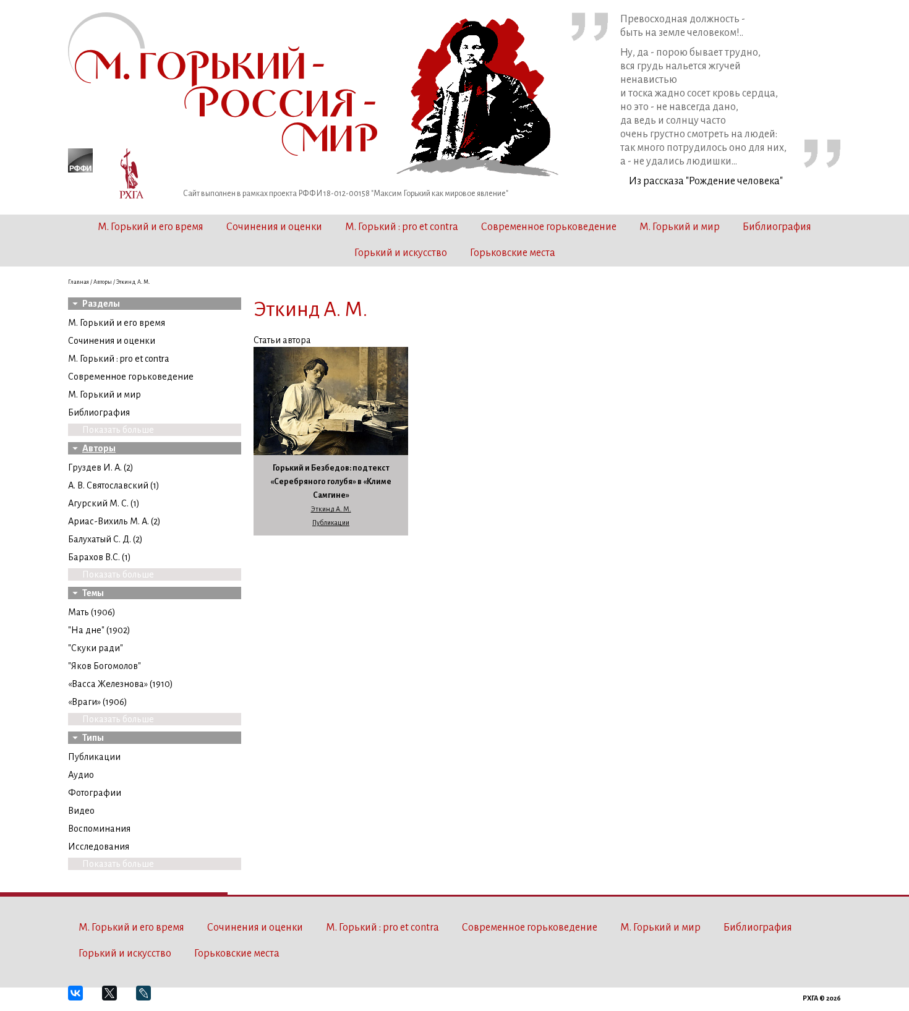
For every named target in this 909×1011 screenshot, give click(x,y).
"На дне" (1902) (99, 630)
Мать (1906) (92, 612)
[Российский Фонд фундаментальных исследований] (80, 162)
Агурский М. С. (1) (104, 503)
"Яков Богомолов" (104, 666)
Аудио (81, 775)
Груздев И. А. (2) (101, 467)
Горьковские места (512, 252)
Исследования (98, 846)
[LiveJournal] (148, 998)
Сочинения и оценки (274, 226)
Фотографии (94, 793)
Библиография (777, 226)
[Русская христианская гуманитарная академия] (131, 175)
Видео (81, 811)
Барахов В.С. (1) (99, 557)
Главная (78, 282)
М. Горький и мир (679, 226)
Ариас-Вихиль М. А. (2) (114, 521)
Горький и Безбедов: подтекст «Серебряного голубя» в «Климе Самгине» (330, 482)
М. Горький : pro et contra (401, 226)
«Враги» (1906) (97, 702)
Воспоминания (99, 829)
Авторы (102, 282)
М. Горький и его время (150, 226)
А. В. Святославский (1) (114, 485)
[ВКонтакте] (80, 998)
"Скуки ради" (95, 648)
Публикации (94, 757)
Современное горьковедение (549, 226)
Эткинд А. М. (331, 509)
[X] (114, 998)
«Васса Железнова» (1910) (120, 684)
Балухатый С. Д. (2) (105, 539)
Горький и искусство (400, 252)
